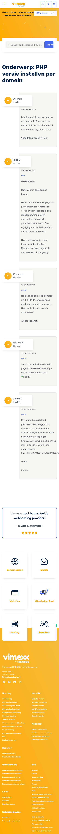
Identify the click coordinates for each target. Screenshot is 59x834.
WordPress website (39, 709)
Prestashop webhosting (12, 726)
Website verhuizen (39, 702)
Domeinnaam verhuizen (11, 774)
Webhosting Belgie (9, 702)
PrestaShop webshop (40, 736)
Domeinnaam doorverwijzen (13, 784)
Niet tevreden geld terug (41, 794)
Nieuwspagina (37, 777)
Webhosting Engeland (11, 709)
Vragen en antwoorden (28, 12)
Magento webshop (39, 729)
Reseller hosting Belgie (11, 757)
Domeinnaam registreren (12, 770)
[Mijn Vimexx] (48, 4)
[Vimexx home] (17, 4)
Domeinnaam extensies (11, 780)
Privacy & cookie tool (11, 821)
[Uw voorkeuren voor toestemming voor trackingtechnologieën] (56, 625)
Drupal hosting (8, 730)
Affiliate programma (40, 787)
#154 (23, 176)
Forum (13, 12)
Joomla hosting (8, 719)
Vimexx (5, 12)
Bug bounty (36, 811)
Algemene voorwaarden (41, 831)
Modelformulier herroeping (42, 801)
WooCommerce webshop (42, 733)
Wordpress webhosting (11, 713)
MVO (33, 791)
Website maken (38, 699)
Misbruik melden (38, 808)
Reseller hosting (8, 753)
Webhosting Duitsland (11, 706)
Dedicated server (9, 740)
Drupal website (38, 716)
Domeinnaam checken (11, 777)
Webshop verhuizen (39, 740)
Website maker (38, 706)
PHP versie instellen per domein (18, 15)
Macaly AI (6, 817)
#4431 (23, 414)
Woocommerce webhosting (13, 723)
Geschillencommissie (40, 798)
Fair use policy (37, 824)
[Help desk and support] (42, 4)
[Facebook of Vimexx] (5, 682)
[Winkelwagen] (54, 4)
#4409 (24, 290)
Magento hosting (9, 716)
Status (34, 774)
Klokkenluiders (37, 805)
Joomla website (38, 713)
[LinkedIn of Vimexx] (15, 682)
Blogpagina (36, 780)
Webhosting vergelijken (11, 733)
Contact (35, 770)
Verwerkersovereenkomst (42, 827)
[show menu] (4, 4)
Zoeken (50, 45)
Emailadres (6, 797)
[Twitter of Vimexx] (10, 682)
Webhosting (7, 699)
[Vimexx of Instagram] (20, 682)
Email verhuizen (8, 804)
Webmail (5, 801)
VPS (4, 737)
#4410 (23, 359)
